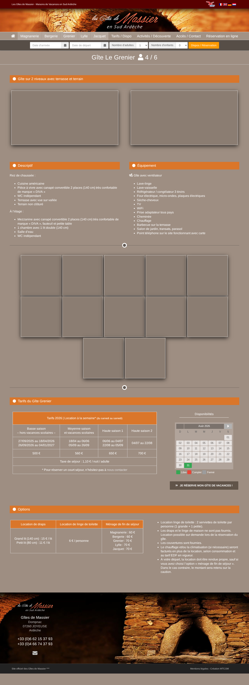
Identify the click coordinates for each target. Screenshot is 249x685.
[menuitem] (221, 4)
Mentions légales (199, 668)
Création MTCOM (219, 668)
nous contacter (117, 469)
